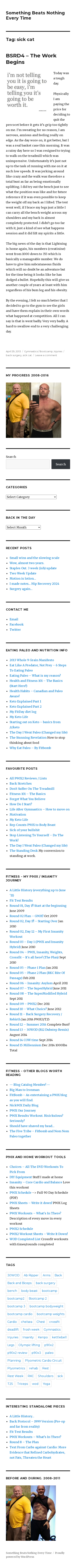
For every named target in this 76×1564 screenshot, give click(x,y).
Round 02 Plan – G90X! (26, 916)
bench (12, 1291)
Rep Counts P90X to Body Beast (33, 825)
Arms (46, 1275)
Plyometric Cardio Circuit (43, 1360)
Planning (14, 1360)
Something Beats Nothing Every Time (29, 1553)
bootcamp (49, 1291)
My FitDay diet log (23, 712)
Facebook (17, 624)
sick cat (27, 355)
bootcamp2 (16, 1298)
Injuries (58, 351)
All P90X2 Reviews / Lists (28, 778)
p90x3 (36, 1353)
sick (60, 1376)
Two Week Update (23, 573)
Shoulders (45, 1376)
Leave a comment (46, 355)
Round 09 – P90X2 (23, 1004)
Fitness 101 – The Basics (28, 794)
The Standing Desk (24, 850)
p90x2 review (17, 1353)
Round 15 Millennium (25, 1045)
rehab (33, 1368)
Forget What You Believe (27, 799)
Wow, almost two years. (27, 563)
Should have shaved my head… (32, 1126)
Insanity (28, 1337)
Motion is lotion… (23, 578)
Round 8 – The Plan (24, 1442)
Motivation (18, 814)
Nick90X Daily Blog (24, 1105)
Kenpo (43, 1337)
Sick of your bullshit (25, 830)
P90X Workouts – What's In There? (35, 1213)
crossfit (54, 1322)
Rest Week (15, 1376)
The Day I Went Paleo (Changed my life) (39, 732)
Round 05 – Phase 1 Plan (28, 967)
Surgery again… (21, 589)
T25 (10, 1384)
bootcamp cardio (19, 1314)
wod (35, 1384)
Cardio (12, 1322)
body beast (29, 1291)
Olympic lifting (29, 1345)
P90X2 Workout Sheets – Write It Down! (39, 1234)
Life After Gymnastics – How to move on (40, 809)
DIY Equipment (21, 1177)
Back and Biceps (19, 1283)
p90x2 (49, 1345)
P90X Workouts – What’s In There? (35, 1437)
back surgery (14, 355)
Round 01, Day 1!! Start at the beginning (38, 905)
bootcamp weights (50, 1314)
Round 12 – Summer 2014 (28, 1024)
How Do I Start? (21, 804)
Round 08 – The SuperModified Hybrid (38, 993)
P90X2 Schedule (21, 1229)
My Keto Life (19, 717)
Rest (45, 1368)
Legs (10, 1345)
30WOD (13, 1275)
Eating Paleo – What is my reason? (35, 675)
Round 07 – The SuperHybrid (31, 988)
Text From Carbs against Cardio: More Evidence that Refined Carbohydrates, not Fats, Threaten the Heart (38, 1452)
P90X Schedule (20, 1192)
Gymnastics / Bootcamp (38, 351)
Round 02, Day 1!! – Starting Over (34, 921)
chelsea (26, 1322)
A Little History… (22, 1416)
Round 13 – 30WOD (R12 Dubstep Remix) (39, 1029)
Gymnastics (52, 1329)
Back (58, 1275)
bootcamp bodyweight (46, 1306)
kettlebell (59, 1337)
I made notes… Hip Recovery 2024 (34, 583)
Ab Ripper (31, 1275)
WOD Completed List (25, 1239)
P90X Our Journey (23, 1110)
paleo (49, 1353)
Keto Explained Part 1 (25, 701)
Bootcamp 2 (38, 1298)
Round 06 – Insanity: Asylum (31, 983)
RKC (31, 1376)
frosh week (31, 1329)
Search (11, 457)
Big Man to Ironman (24, 1090)
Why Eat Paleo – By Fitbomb (30, 748)
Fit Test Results (21, 900)
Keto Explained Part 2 (26, 706)
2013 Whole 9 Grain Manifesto (32, 660)
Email (14, 619)
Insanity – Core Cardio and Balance (36, 1182)
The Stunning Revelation (28, 737)
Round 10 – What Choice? (28, 1009)
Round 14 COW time (24, 1040)
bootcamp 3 (16, 1306)
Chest (41, 1322)
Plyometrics (16, 1368)
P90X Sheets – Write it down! (31, 1203)
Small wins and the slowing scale (34, 558)
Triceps (22, 1384)
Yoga (46, 1384)
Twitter (15, 629)
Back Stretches (21, 783)
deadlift (13, 1329)
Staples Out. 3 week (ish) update (33, 568)
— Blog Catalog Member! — (30, 1084)
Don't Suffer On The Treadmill (32, 788)
